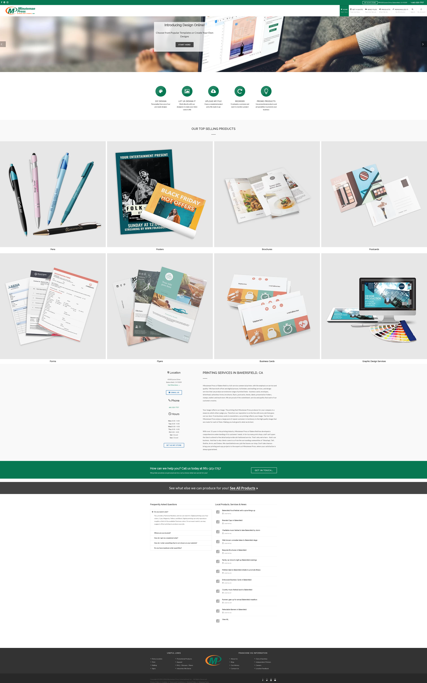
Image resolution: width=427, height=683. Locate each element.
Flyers (160, 361)
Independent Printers (263, 662)
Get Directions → (174, 385)
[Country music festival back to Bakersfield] (218, 591)
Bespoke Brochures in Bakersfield (234, 550)
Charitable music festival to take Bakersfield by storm (241, 530)
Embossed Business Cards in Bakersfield (236, 580)
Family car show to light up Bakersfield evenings (239, 560)
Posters (160, 249)
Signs (154, 668)
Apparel (179, 662)
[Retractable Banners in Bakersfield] (218, 611)
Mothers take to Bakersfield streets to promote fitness (241, 570)
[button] (3, 44)
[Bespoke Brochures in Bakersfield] (218, 551)
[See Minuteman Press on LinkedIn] (271, 679)
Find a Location (157, 659)
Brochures (267, 249)
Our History (235, 665)
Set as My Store (370, 2)
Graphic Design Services (374, 361)
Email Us (175, 392)
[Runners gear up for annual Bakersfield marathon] (218, 601)
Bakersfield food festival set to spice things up (238, 510)
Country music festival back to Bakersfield (237, 590)
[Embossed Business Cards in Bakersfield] (218, 581)
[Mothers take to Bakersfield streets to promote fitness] (218, 571)
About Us (234, 659)
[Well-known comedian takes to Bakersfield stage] (218, 541)
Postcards (374, 249)
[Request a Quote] (187, 91)
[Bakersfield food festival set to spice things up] (218, 512)
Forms (53, 361)
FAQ (178, 665)
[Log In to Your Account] (240, 91)
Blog (232, 662)
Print (153, 662)
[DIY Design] (160, 91)
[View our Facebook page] (1, 2)
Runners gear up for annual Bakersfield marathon (239, 600)
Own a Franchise (261, 659)
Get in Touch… (264, 470)
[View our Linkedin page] (4, 2)
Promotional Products (184, 659)
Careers (258, 665)
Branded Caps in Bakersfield (232, 520)
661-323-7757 (418, 2)
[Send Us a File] (213, 91)
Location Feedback (262, 668)
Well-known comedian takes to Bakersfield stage (239, 540)
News (191, 665)
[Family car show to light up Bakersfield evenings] (218, 561)
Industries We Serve (184, 668)
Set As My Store (173, 445)
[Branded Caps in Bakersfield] (218, 521)
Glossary (184, 665)
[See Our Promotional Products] (266, 91)
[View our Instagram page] (7, 2)
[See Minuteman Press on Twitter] (267, 679)
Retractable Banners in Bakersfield (234, 609)
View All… (225, 619)
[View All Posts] (218, 621)
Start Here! (179, 41)
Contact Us (235, 668)
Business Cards (267, 361)
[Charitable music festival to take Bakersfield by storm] (218, 531)
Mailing (154, 665)
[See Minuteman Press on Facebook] (263, 679)
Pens (52, 249)
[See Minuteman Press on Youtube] (275, 679)
